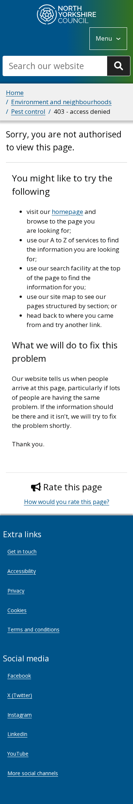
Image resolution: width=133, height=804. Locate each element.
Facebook (19, 675)
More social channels (32, 773)
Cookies (17, 610)
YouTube (17, 753)
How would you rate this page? (66, 502)
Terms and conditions (33, 629)
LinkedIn (17, 733)
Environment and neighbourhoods (61, 102)
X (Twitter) (19, 695)
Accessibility (21, 571)
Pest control (28, 111)
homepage (67, 211)
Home (15, 92)
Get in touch (22, 551)
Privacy (15, 590)
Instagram (19, 714)
